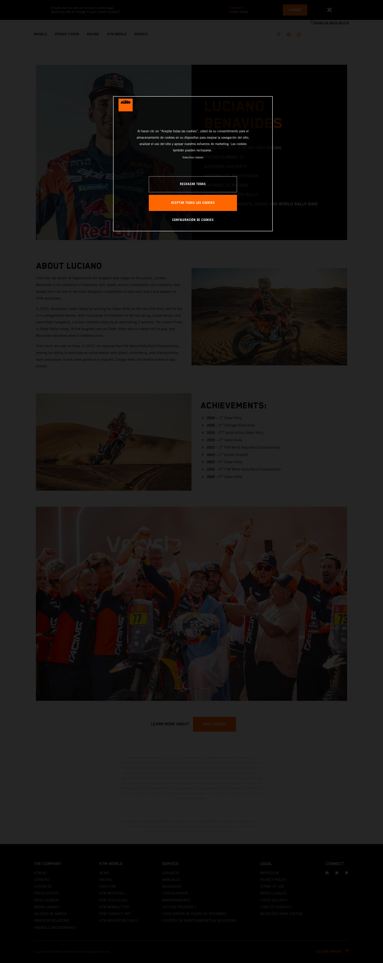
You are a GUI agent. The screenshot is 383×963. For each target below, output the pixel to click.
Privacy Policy (188, 157)
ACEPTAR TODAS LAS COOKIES (193, 203)
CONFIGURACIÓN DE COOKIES (193, 220)
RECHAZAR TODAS (193, 184)
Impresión (199, 157)
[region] (193, 163)
